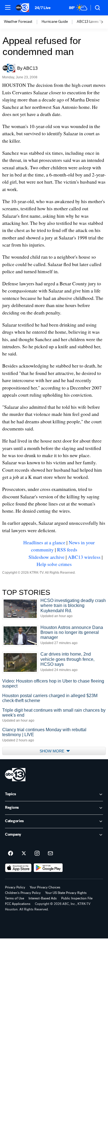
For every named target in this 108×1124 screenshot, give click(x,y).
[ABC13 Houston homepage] (22, 7)
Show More (52, 751)
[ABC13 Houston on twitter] (23, 853)
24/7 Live (42, 7)
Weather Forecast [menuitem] (18, 22)
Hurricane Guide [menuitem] (55, 22)
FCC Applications (17, 903)
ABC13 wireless (84, 557)
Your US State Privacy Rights (66, 892)
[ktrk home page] (15, 774)
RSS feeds (67, 549)
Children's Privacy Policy (23, 892)
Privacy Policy (15, 887)
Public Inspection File (76, 898)
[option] (23, 22)
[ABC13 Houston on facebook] (10, 853)
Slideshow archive (47, 557)
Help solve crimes (54, 564)
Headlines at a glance (44, 542)
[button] (8, 7)
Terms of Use (14, 898)
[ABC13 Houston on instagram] (37, 853)
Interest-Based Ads (43, 898)
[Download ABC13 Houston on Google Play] (48, 867)
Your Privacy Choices (45, 887)
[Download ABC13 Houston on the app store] (18, 867)
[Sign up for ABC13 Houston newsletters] (50, 853)
